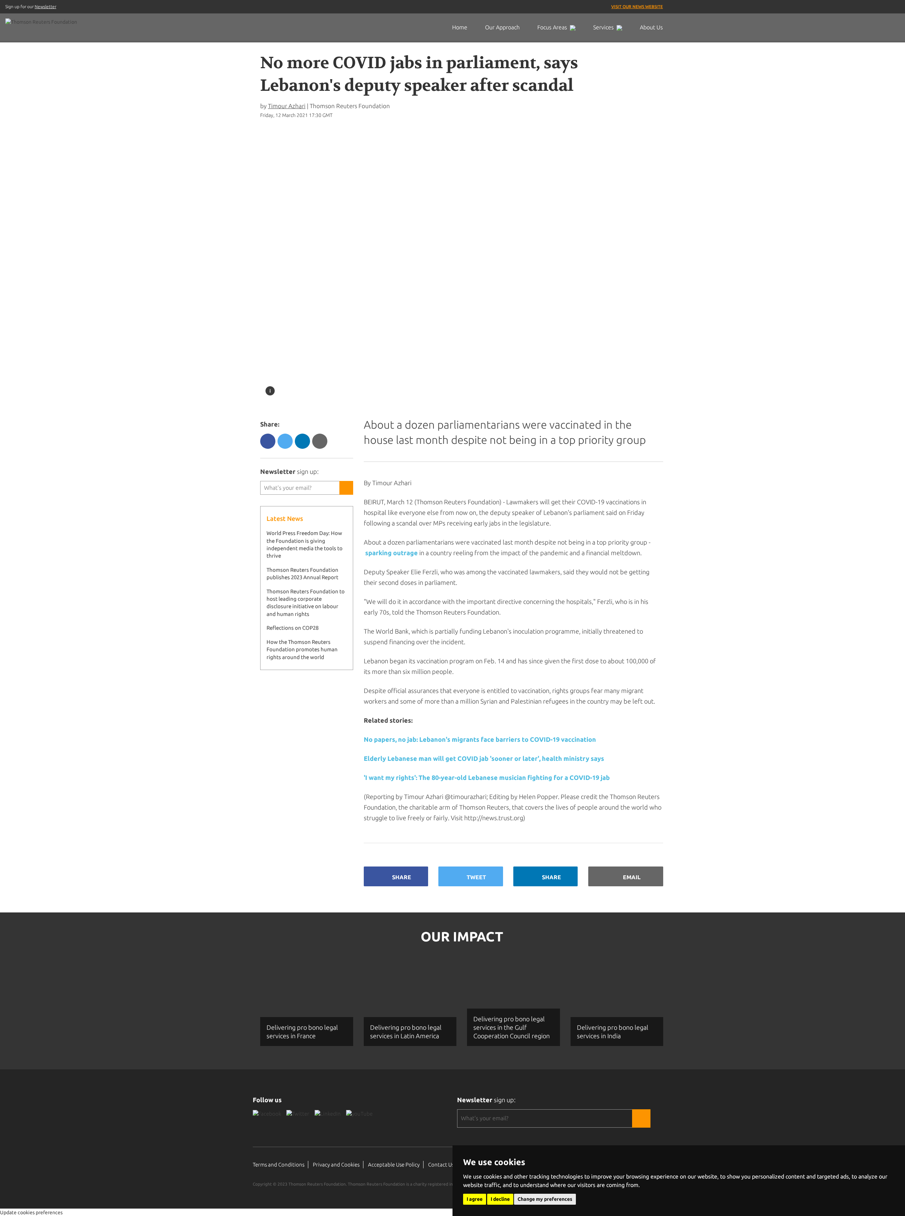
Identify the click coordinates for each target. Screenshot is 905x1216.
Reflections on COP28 (293, 628)
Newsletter (45, 6)
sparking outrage (391, 552)
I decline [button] (500, 1199)
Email (632, 877)
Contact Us (441, 1165)
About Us (651, 27)
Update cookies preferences (31, 1212)
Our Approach (502, 27)
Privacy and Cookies (336, 1165)
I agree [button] (475, 1199)
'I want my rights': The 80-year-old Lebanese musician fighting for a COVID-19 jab (487, 777)
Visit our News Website (637, 6)
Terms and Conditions (278, 1165)
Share (401, 877)
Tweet (476, 877)
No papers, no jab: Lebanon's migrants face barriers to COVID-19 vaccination (480, 739)
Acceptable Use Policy (394, 1165)
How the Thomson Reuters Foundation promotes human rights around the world (302, 649)
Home (459, 27)
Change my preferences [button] (545, 1199)
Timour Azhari (286, 105)
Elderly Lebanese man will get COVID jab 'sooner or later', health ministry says (484, 758)
